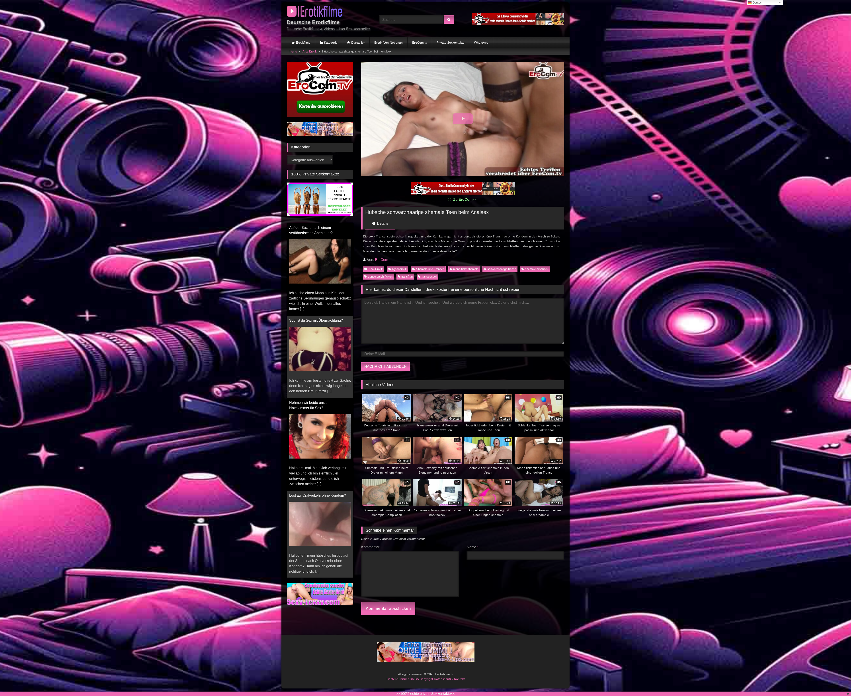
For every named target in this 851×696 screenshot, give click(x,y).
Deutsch (757, 2)
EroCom (381, 260)
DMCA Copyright (422, 678)
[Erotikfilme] (314, 12)
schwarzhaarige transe (501, 269)
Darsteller (358, 42)
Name (472, 547)
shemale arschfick (536, 269)
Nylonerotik (399, 269)
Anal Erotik (310, 51)
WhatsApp (481, 42)
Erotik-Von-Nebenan (388, 42)
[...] (329, 298)
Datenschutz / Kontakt (449, 678)
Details (382, 223)
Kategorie (331, 42)
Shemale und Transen (430, 269)
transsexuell (429, 276)
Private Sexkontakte (451, 42)
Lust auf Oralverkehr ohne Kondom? (317, 402)
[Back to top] (837, 683)
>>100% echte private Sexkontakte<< (425, 694)
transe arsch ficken (380, 276)
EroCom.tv (419, 42)
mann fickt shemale (465, 269)
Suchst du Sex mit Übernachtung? (316, 227)
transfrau (407, 276)
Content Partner (398, 678)
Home (293, 51)
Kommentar (370, 547)
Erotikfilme (303, 42)
